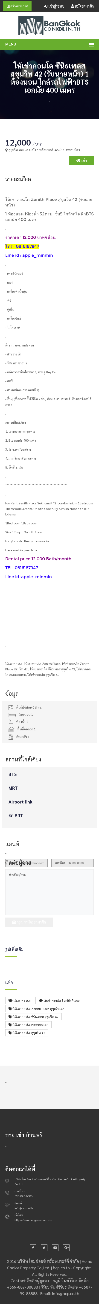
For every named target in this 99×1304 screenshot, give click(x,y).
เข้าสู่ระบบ (55, 6)
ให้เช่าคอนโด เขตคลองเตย (30, 1025)
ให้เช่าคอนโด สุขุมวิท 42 (29, 1033)
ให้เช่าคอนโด (22, 1000)
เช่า (83, 160)
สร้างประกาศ (19, 6)
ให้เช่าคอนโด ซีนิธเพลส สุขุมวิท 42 (35, 1017)
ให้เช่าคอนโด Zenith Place (61, 1000)
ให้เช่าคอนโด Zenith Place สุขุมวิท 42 (38, 1009)
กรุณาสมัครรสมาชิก (31, 922)
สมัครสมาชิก (84, 6)
